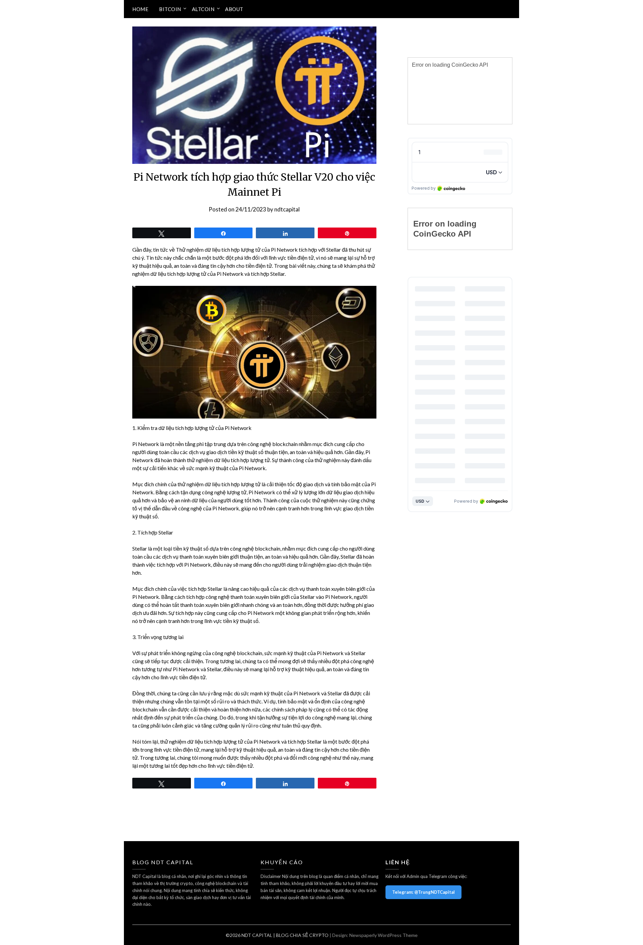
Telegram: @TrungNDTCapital (423, 892)
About (234, 9)
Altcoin (203, 9)
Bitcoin (170, 9)
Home (140, 9)
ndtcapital (287, 209)
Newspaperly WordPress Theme (383, 935)
